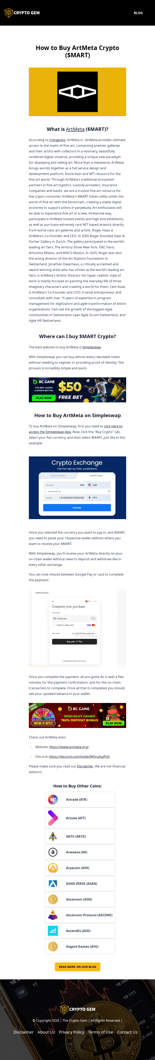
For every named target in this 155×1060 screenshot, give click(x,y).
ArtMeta (75, 129)
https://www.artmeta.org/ (69, 747)
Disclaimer (85, 766)
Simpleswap (92, 347)
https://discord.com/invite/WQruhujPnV (79, 756)
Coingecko (57, 140)
